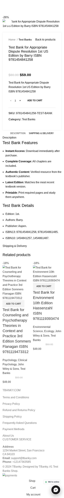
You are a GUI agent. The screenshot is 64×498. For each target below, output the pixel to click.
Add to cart (34, 100)
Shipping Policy (12, 416)
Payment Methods (13, 429)
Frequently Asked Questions (20, 422)
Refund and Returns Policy (19, 410)
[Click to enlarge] (8, 22)
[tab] (17, 133)
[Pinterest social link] (32, 2)
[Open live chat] (56, 490)
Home (12, 39)
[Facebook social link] (24, 2)
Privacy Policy (11, 403)
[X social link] (28, 2)
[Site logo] (32, 8)
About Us (8, 435)
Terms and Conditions (16, 397)
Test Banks (25, 39)
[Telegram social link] (40, 2)
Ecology (49, 331)
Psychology (10, 360)
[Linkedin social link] (36, 2)
